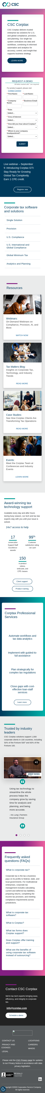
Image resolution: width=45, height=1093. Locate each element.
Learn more (19, 60)
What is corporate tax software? (17, 914)
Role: (9, 110)
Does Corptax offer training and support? (20, 941)
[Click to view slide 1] (16, 835)
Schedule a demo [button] (16, 1015)
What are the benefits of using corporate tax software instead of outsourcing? (21, 952)
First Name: (12, 94)
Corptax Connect (14, 91)
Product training (22, 589)
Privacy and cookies (8, 1046)
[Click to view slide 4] (28, 835)
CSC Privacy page (24, 1060)
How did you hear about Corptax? (21, 124)
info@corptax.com (17, 1008)
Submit (22, 144)
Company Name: (11, 102)
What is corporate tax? (18, 871)
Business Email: (30, 101)
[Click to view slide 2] (20, 835)
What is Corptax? (15, 923)
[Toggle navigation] (42, 4)
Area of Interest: (14, 117)
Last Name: (28, 94)
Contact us (8, 1041)
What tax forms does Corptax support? (17, 932)
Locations (33, 1041)
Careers (33, 1044)
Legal (5, 1051)
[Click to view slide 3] (24, 835)
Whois (31, 1048)
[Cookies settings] (3, 1089)
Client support (22, 581)
